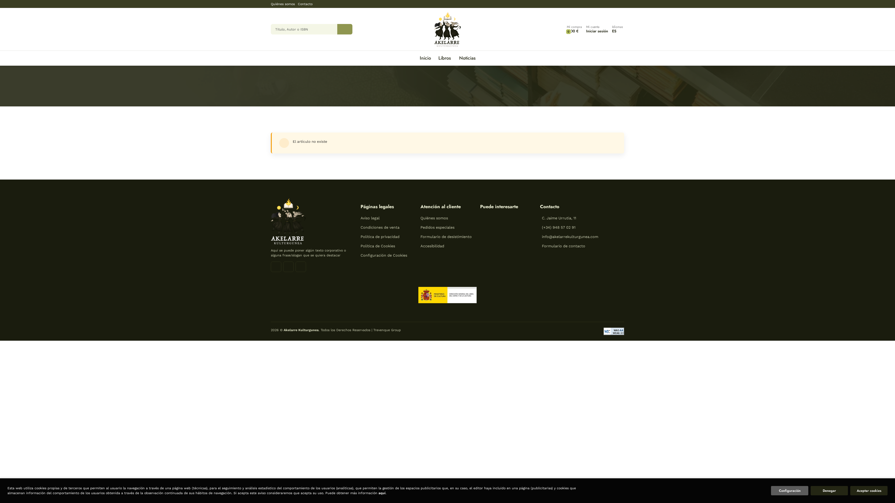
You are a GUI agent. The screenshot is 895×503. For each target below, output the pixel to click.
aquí (382, 493)
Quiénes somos (283, 4)
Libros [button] (444, 58)
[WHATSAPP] (301, 267)
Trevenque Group (387, 330)
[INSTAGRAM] (288, 267)
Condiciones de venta (380, 227)
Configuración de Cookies (384, 255)
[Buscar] (344, 29)
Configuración (790, 490)
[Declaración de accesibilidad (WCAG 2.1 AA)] (614, 331)
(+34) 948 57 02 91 (558, 227)
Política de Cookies (378, 246)
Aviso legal (370, 218)
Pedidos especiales (437, 227)
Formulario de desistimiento (446, 237)
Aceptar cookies (869, 490)
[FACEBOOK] (276, 267)
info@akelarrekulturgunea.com (570, 237)
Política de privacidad (380, 237)
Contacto (305, 4)
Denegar (829, 490)
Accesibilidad (432, 246)
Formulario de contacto (563, 246)
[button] (574, 29)
